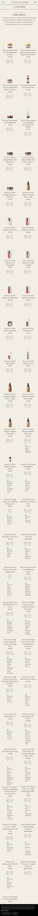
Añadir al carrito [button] (7, 61)
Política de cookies (5, 910)
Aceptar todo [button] (6, 913)
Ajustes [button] (15, 913)
